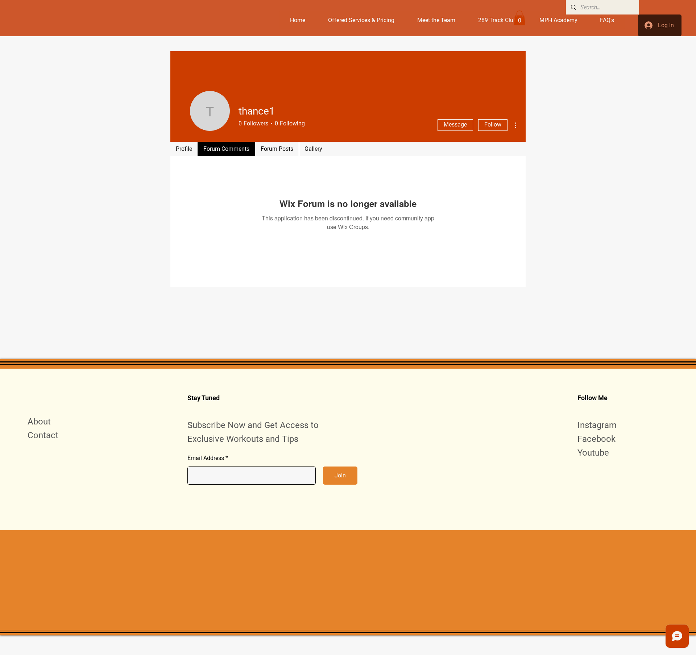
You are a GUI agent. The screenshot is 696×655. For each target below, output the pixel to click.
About (39, 421)
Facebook (596, 439)
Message (455, 124)
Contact (43, 435)
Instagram (597, 425)
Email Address (205, 458)
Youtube (593, 453)
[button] (519, 18)
